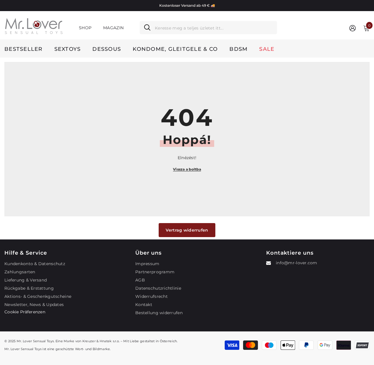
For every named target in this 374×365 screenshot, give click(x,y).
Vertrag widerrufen (187, 230)
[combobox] (213, 27)
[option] (187, 5)
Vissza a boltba (187, 169)
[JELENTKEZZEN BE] (352, 28)
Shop (85, 27)
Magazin (113, 27)
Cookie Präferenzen (24, 311)
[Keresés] (208, 27)
